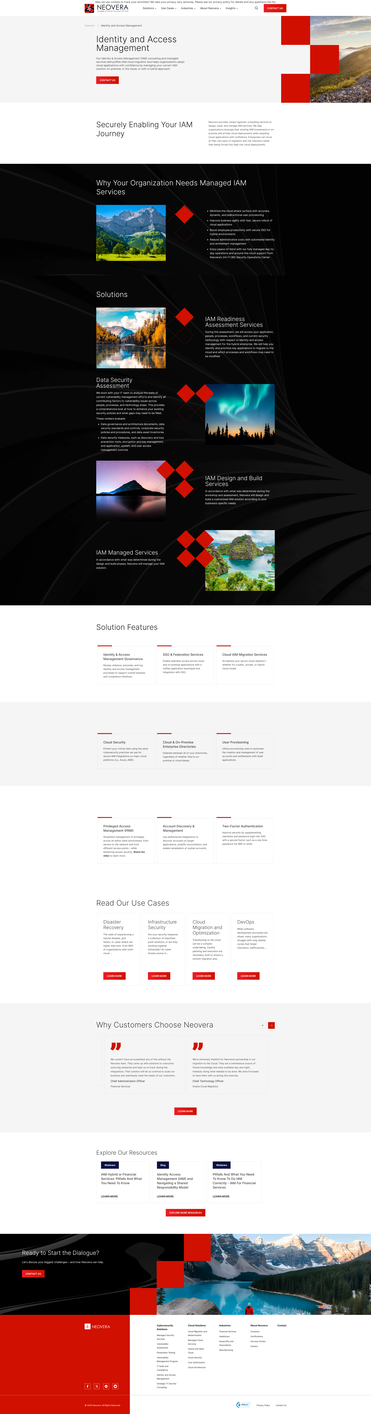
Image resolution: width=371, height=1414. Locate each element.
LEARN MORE (109, 1196)
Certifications (256, 1336)
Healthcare (224, 1336)
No (274, 1)
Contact (281, 1325)
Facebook (87, 1386)
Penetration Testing (166, 1352)
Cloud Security (195, 1357)
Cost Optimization (196, 1362)
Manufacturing (226, 1350)
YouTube (115, 1386)
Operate (90, 25)
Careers (254, 1346)
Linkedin (106, 1386)
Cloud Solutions (197, 1325)
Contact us (33, 1273)
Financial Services (227, 1331)
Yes (269, 1)
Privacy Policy (263, 1405)
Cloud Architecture (197, 1367)
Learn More (114, 976)
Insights (230, 8)
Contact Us (275, 8)
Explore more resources (185, 1212)
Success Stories (257, 1341)
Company (255, 1331)
